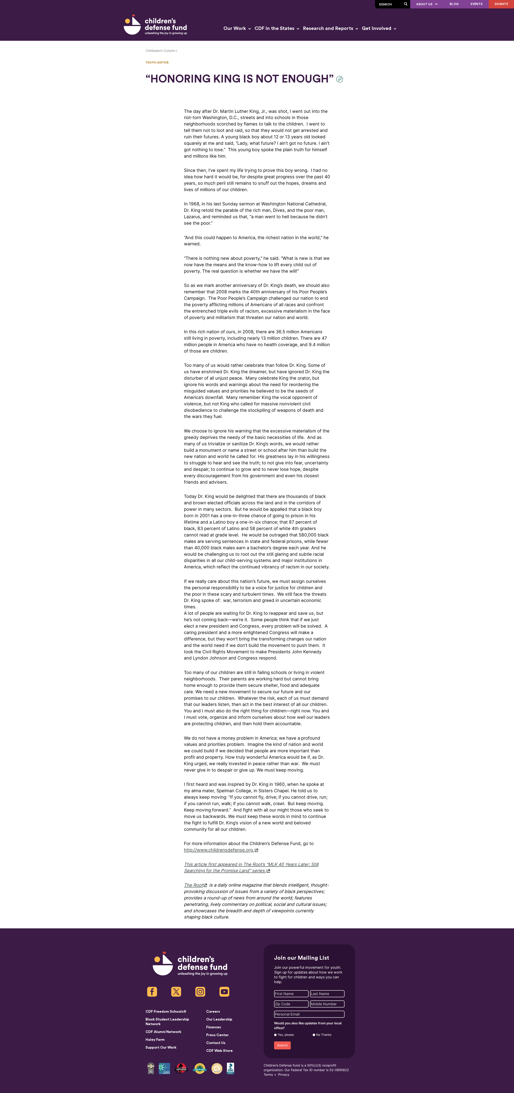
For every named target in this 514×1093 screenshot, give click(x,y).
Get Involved (377, 28)
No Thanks (323, 1035)
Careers (213, 1011)
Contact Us (215, 1043)
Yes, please (286, 1035)
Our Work (235, 28)
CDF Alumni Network (163, 1032)
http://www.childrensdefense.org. (219, 850)
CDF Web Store (219, 1050)
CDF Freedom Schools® (166, 1011)
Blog (454, 4)
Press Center (217, 1035)
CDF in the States (275, 28)
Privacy (283, 1074)
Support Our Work (161, 1047)
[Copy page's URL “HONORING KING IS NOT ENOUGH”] (340, 79)
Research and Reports (328, 28)
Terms (268, 1074)
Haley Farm (155, 1039)
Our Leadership (219, 1019)
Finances (213, 1027)
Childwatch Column (160, 50)
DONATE (501, 4)
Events (477, 4)
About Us (424, 4)
